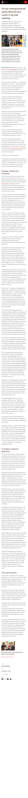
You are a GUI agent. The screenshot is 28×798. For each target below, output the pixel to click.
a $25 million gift (12, 69)
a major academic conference (18, 148)
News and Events (6, 666)
